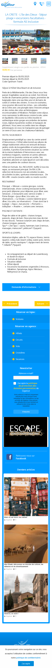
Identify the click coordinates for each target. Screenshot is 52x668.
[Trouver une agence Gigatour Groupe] (35, 4)
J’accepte (26, 663)
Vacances (20, 359)
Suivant (40, 303)
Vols (18, 346)
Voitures (19, 319)
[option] (26, 432)
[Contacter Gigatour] (42, 4)
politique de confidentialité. (28, 658)
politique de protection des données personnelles (25, 386)
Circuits (19, 339)
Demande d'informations (24, 287)
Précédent (12, 303)
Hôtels (19, 333)
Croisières (20, 352)
